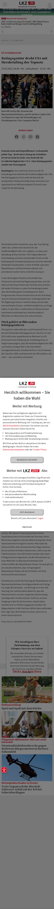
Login (40, 518)
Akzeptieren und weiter (27, 459)
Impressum (27, 527)
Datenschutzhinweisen (14, 449)
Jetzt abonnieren (27, 512)
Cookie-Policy (39, 449)
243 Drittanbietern (12, 425)
